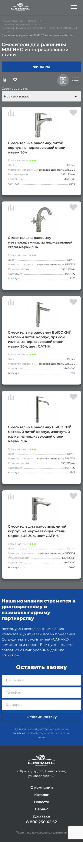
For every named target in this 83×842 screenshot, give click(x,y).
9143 (72, 472)
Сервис (41, 809)
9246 (72, 183)
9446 (72, 567)
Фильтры (41, 67)
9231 (72, 278)
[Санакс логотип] (20, 7)
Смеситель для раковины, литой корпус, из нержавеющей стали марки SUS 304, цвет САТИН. (37, 531)
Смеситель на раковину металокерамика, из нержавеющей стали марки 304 (40, 242)
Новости (41, 802)
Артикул (13, 183)
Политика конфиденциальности (41, 832)
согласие (19, 733)
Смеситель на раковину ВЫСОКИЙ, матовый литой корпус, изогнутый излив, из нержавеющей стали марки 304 (40, 434)
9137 (72, 373)
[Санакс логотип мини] (41, 760)
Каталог (41, 795)
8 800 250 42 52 (41, 822)
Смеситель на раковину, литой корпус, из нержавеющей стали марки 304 (36, 147)
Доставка (41, 816)
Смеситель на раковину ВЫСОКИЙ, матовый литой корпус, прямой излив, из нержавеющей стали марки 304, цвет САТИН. (40, 339)
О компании (41, 788)
